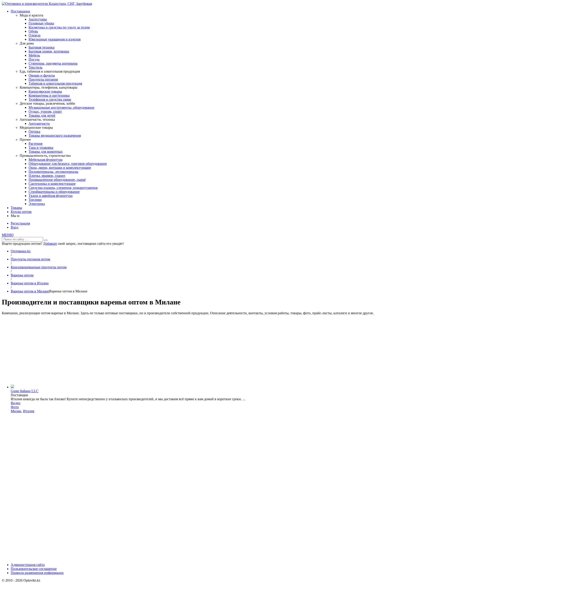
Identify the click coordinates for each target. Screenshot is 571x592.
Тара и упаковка (41, 147)
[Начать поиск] (46, 240)
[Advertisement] (285, 350)
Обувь (33, 31)
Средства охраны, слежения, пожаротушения (63, 188)
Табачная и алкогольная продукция (55, 83)
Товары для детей (42, 115)
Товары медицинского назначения (55, 135)
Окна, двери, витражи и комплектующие (60, 167)
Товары (16, 208)
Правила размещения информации (37, 573)
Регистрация (20, 223)
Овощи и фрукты (42, 75)
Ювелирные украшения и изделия (55, 39)
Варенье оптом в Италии (30, 283)
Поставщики (20, 11)
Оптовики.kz (21, 251)
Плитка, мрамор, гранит (47, 176)
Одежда (34, 35)
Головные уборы (41, 23)
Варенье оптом (22, 275)
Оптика (34, 131)
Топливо (35, 200)
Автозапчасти (39, 123)
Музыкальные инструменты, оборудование (61, 107)
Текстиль (35, 67)
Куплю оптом (21, 212)
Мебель (34, 55)
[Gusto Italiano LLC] (12, 387)
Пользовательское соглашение (34, 569)
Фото (15, 407)
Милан (16, 411)
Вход (14, 227)
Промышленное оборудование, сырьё (57, 180)
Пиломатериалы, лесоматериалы (53, 172)
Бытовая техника (41, 47)
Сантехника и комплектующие (52, 184)
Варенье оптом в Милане (30, 291)
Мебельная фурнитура (45, 159)
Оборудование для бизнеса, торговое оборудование (68, 163)
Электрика (37, 204)
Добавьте (50, 243)
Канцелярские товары (45, 91)
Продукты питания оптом (30, 259)
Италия (28, 411)
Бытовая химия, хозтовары (49, 51)
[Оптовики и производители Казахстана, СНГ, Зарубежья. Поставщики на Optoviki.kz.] (47, 4)
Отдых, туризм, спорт (45, 111)
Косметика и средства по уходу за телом (59, 27)
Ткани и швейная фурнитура (50, 196)
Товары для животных (46, 151)
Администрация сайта (28, 565)
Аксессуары (38, 19)
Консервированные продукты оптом (38, 267)
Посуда (34, 59)
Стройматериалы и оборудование (54, 192)
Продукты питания (43, 79)
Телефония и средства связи (50, 99)
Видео (15, 403)
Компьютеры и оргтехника (49, 95)
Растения (35, 143)
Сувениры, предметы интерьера (53, 63)
